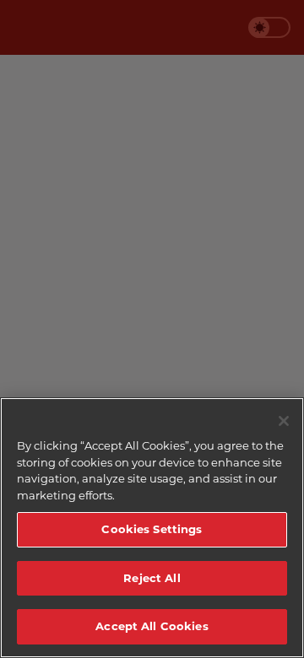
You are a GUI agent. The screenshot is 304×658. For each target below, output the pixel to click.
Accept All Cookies (151, 626)
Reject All (151, 578)
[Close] (283, 421)
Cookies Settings (151, 529)
